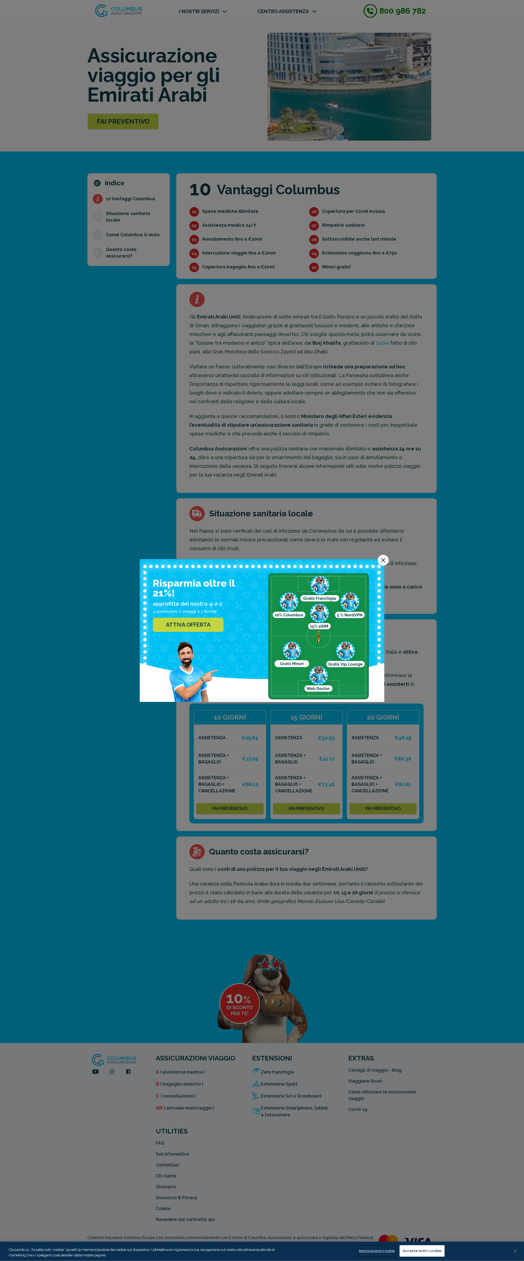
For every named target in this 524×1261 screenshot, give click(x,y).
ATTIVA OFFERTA (188, 625)
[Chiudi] (515, 1251)
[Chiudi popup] (383, 560)
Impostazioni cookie (377, 1251)
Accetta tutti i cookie (422, 1251)
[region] (262, 1251)
